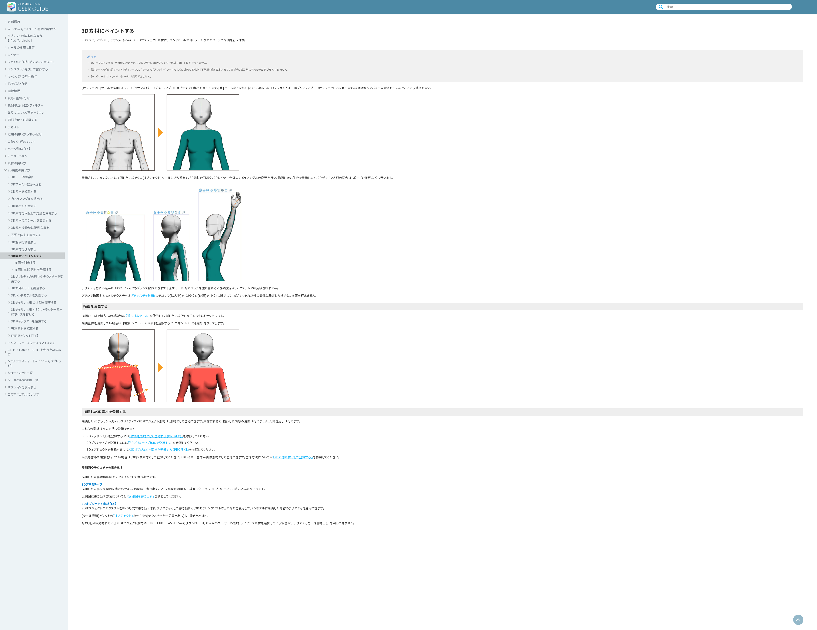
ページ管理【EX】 (19, 148)
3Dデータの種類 (22, 177)
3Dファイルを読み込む (26, 184)
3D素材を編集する (23, 191)
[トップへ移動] (798, 620)
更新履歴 (14, 21)
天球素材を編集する (25, 328)
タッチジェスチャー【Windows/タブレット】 (34, 363)
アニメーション (17, 155)
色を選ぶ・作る (17, 83)
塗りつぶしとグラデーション (26, 112)
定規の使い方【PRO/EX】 (25, 134)
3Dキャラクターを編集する (29, 321)
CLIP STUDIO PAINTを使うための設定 (34, 351)
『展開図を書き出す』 (140, 496)
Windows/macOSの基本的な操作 (32, 28)
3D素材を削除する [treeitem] (23, 249)
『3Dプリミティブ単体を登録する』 (150, 442)
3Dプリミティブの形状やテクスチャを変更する (37, 278)
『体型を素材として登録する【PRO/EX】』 (156, 436)
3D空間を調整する (23, 242)
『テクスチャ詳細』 (144, 295)
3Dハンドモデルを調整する (29, 295)
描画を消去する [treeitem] (25, 262)
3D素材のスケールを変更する (31, 220)
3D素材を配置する (23, 206)
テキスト (13, 126)
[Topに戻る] (27, 6)
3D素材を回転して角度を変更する (34, 213)
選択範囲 (14, 90)
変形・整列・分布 (19, 97)
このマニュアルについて (23, 394)
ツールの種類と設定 (21, 47)
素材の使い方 (17, 163)
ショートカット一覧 (20, 372)
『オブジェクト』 (123, 515)
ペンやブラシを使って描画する (28, 69)
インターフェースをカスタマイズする (31, 342)
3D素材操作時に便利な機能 (30, 227)
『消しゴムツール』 (138, 316)
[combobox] (724, 6)
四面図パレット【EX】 (24, 335)
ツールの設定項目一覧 (23, 380)
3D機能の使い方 (19, 170)
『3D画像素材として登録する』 (293, 457)
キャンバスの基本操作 (22, 76)
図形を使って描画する (22, 119)
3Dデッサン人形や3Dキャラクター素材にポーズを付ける (37, 311)
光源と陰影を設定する (26, 234)
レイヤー (13, 54)
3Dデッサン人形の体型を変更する (34, 302)
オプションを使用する (22, 387)
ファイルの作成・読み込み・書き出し (31, 61)
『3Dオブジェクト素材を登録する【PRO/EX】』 (159, 449)
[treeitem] (34, 262)
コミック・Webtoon (21, 141)
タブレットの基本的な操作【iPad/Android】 (25, 38)
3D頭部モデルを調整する (28, 288)
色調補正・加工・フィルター (25, 105)
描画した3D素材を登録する (33, 269)
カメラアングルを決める (27, 198)
